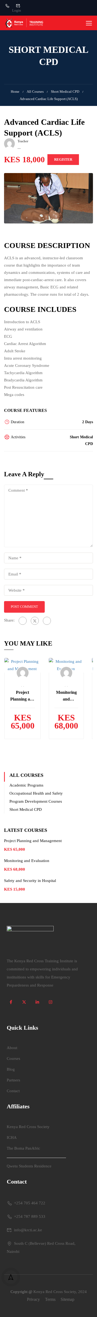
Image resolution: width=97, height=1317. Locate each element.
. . (22, 685)
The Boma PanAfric (23, 1148)
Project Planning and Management (22, 696)
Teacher (23, 141)
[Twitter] (35, 621)
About (12, 1048)
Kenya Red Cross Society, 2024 (60, 1292)
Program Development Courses (35, 801)
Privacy (33, 1299)
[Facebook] (23, 621)
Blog (11, 1069)
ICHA (12, 1137)
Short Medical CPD (65, 91)
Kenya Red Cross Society (28, 1127)
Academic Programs (26, 785)
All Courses (35, 91)
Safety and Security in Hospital (30, 880)
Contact (13, 1091)
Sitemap (67, 1299)
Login (16, 10)
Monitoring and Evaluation (66, 696)
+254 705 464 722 (29, 1203)
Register (63, 159)
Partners (13, 1080)
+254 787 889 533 (29, 1216)
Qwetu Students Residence (29, 1166)
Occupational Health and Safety (36, 793)
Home (15, 91)
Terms (50, 1299)
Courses (13, 1058)
